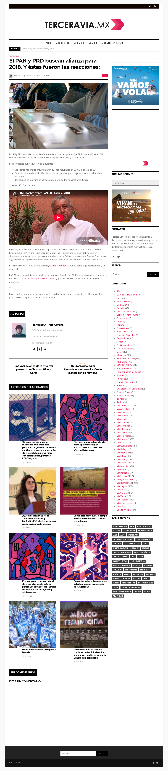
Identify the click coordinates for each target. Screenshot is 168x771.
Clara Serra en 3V (125, 311)
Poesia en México (145, 583)
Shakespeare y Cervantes (129, 388)
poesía (115, 587)
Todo (119, 402)
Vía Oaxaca (122, 469)
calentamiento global (123, 539)
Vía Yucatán (122, 499)
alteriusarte (129, 530)
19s (118, 291)
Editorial (121, 324)
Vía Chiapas (122, 415)
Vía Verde (121, 496)
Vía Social (121, 489)
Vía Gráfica (122, 442)
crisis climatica (137, 561)
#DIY (132, 526)
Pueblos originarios (122, 592)
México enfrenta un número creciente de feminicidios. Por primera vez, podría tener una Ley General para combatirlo (91, 653)
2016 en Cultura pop (127, 294)
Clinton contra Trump (127, 314)
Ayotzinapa (133, 535)
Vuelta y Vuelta (124, 509)
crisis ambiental (120, 561)
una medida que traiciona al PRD (40, 278)
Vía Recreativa (124, 482)
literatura (138, 574)
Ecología (148, 565)
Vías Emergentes (125, 503)
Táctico (120, 398)
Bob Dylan (122, 304)
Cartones (117, 544)
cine (133, 557)
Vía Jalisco (122, 456)
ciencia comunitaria (122, 552)
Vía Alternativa (124, 405)
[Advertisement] (135, 136)
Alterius (116, 530)
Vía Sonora (122, 493)
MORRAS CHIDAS (125, 365)
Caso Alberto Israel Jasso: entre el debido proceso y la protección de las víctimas (90, 584)
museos (136, 578)
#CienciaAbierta (120, 526)
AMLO (115, 535)
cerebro (145, 548)
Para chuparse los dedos (129, 371)
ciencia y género (120, 557)
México (146, 578)
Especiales (122, 331)
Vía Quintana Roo (125, 479)
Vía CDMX (121, 412)
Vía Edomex (122, 429)
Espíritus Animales (126, 335)
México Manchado (126, 358)
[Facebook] (144, 6)
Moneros (150, 574)
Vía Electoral (123, 432)
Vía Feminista (123, 435)
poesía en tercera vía (131, 587)
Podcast (121, 375)
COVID (140, 557)
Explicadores (123, 338)
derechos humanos (121, 565)
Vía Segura (122, 486)
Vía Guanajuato (124, 445)
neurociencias (128, 583)
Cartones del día (132, 544)
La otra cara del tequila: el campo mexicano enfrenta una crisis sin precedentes (90, 519)
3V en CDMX (123, 301)
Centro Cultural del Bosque (126, 548)
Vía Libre (121, 459)
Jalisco (127, 574)
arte (122, 535)
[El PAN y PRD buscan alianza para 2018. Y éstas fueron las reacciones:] (58, 115)
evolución (117, 570)
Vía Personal (123, 472)
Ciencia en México (142, 552)
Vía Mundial (122, 466)
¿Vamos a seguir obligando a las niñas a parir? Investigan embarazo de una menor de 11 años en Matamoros (90, 446)
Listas (120, 351)
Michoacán (122, 361)
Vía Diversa (122, 422)
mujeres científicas (121, 578)
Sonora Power (124, 392)
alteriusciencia (145, 530)
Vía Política (13, 56)
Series (120, 385)
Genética (117, 574)
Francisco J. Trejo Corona (22, 76)
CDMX (145, 544)
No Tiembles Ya (124, 368)
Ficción (120, 341)
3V (118, 298)
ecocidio (137, 565)
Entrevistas (122, 328)
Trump (147, 592)
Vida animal (118, 596)
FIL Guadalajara (124, 345)
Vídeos (120, 506)
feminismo (145, 570)
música (116, 583)
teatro (137, 592)
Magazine (122, 355)
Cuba (119, 321)
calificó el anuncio (58, 265)
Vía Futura (122, 439)
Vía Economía (123, 425)
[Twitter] (149, 6)
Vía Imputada (123, 452)
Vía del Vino (122, 419)
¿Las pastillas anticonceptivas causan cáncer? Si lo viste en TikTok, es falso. (50, 49)
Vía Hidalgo (122, 449)
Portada (121, 378)
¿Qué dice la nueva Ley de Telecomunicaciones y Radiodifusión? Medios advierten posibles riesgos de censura (39, 520)
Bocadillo (121, 308)
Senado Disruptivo (126, 382)
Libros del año (124, 348)
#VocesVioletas (144, 526)
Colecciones (122, 318)
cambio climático (144, 539)
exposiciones (131, 570)
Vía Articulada (123, 408)
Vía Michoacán (124, 462)
